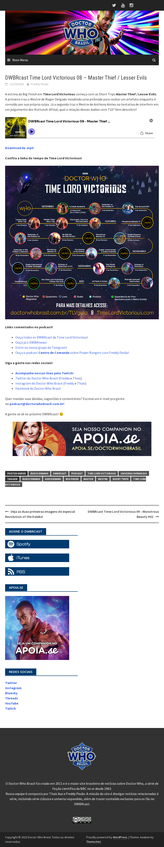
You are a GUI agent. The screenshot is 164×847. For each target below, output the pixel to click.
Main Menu (20, 60)
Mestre (103, 479)
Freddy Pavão (39, 84)
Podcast (77, 473)
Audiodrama (53, 479)
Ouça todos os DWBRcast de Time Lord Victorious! (51, 337)
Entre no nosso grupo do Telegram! (41, 347)
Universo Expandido (134, 473)
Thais (77, 378)
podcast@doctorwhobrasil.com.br (36, 404)
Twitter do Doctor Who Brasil (36, 378)
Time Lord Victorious (102, 473)
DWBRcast (59, 473)
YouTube (11, 703)
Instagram (13, 688)
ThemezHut (93, 842)
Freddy (65, 378)
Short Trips (120, 479)
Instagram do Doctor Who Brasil (39, 383)
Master (88, 479)
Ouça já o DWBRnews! (31, 342)
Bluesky (11, 693)
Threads (11, 698)
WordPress (120, 837)
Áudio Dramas (39, 473)
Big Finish (72, 479)
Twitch (10, 708)
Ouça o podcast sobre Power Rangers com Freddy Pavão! (72, 352)
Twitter (11, 683)
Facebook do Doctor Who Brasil (38, 388)
